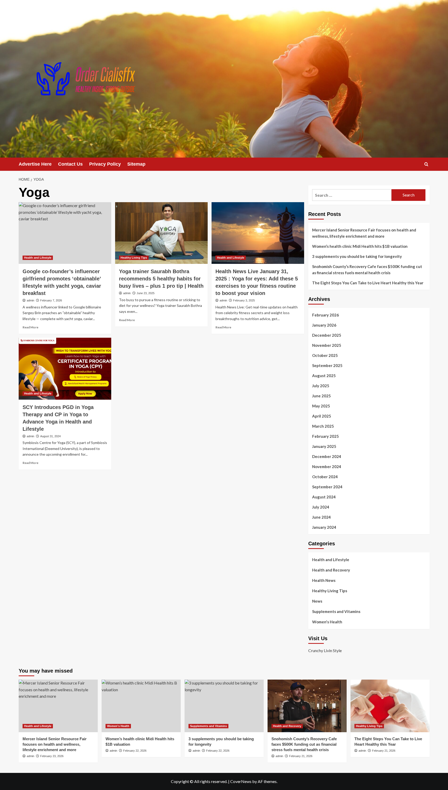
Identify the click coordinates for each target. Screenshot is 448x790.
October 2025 (325, 355)
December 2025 (326, 335)
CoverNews (240, 781)
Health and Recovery (331, 570)
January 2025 (324, 446)
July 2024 (320, 507)
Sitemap (136, 164)
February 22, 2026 (134, 750)
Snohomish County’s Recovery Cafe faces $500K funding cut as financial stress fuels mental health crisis (367, 269)
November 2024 (326, 466)
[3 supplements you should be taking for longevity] (224, 706)
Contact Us (70, 164)
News (317, 601)
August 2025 (324, 375)
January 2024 (324, 527)
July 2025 (320, 385)
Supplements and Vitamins (336, 611)
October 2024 (325, 476)
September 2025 (327, 365)
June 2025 (321, 395)
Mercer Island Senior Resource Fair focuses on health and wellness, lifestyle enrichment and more (364, 233)
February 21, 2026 (300, 756)
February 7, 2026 (51, 300)
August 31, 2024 (50, 436)
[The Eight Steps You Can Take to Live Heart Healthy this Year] (390, 706)
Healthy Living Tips (134, 257)
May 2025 (321, 406)
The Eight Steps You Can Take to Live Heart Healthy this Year (367, 282)
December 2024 (326, 456)
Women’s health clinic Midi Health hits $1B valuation (360, 246)
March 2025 (323, 426)
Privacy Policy (105, 164)
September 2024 (327, 486)
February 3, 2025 (244, 300)
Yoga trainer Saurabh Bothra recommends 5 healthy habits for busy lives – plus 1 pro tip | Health (161, 279)
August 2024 (324, 497)
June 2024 (321, 517)
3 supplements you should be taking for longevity (357, 256)
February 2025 (325, 436)
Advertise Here (35, 164)
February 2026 (325, 315)
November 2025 (326, 345)
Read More (30, 327)
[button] (426, 164)
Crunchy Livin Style (325, 650)
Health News (323, 580)
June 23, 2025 (146, 293)
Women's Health (327, 621)
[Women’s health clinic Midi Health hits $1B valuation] (141, 706)
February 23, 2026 (52, 756)
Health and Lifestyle (37, 257)
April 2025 (321, 416)
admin (30, 300)
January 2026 (324, 325)
